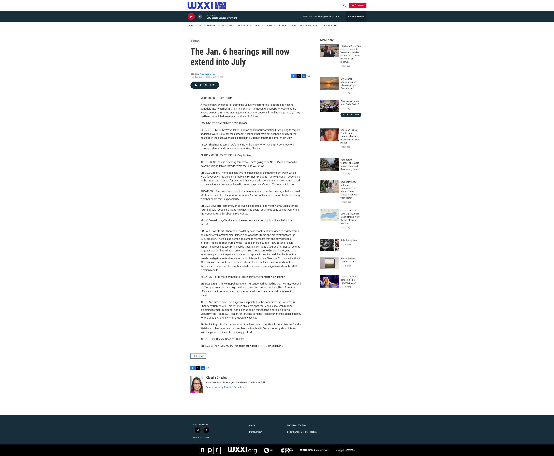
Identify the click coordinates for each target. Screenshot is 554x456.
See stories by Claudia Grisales (225, 387)
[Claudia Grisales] (196, 384)
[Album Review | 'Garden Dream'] (329, 263)
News (258, 26)
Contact (253, 425)
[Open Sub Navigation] (250, 26)
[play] (191, 16)
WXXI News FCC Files (296, 425)
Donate (359, 5)
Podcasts (242, 26)
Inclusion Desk (309, 26)
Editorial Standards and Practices (302, 432)
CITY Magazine (328, 26)
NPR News (195, 40)
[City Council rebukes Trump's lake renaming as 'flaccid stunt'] (329, 83)
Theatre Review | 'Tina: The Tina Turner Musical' (349, 279)
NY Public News (288, 26)
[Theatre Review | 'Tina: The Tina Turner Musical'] (329, 281)
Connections (226, 26)
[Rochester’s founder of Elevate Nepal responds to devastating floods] (329, 164)
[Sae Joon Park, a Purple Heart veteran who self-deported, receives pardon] (329, 134)
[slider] (204, 16)
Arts (270, 26)
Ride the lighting (348, 240)
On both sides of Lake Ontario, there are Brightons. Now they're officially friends (350, 217)
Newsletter (195, 26)
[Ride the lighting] (329, 245)
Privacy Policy (255, 432)
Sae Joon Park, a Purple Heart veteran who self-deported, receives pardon (350, 136)
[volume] (199, 16)
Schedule (210, 26)
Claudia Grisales (207, 74)
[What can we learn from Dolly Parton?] (329, 106)
